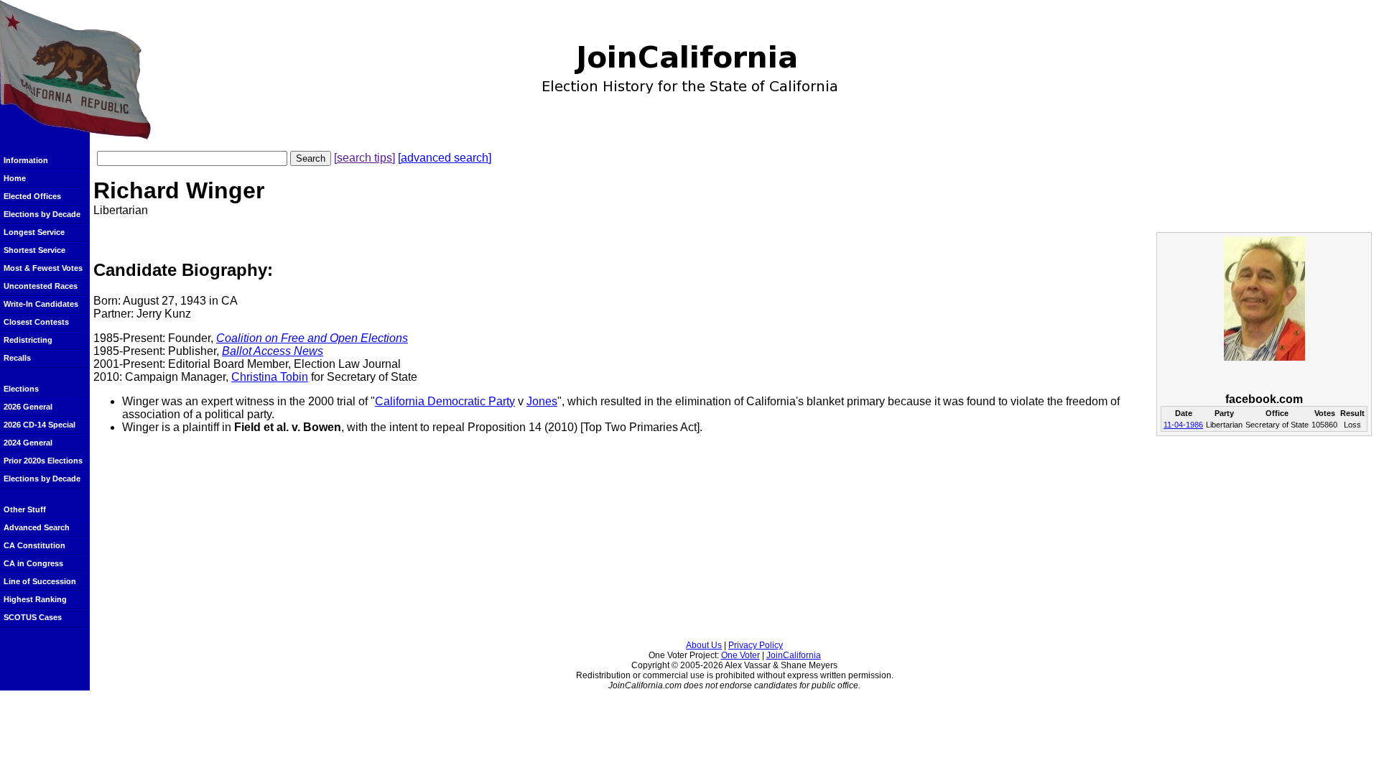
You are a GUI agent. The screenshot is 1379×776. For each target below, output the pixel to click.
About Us (704, 645)
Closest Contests (36, 322)
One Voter (740, 655)
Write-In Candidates (41, 304)
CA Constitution (34, 545)
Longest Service (34, 232)
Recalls (17, 358)
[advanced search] (444, 158)
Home (15, 178)
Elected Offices (32, 196)
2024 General (28, 442)
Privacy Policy (755, 645)
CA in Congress (33, 563)
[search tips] (364, 158)
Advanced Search (37, 527)
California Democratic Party (445, 401)
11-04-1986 (1183, 424)
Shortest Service (34, 250)
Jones (541, 401)
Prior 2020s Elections (43, 460)
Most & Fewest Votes (43, 268)
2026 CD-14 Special (39, 424)
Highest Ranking (35, 599)
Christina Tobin (269, 377)
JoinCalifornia (793, 655)
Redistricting (28, 340)
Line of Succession (40, 581)
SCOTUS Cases (33, 617)
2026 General (28, 406)
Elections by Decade (42, 214)
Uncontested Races (41, 286)
